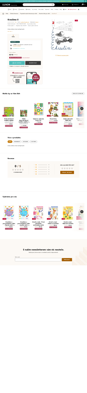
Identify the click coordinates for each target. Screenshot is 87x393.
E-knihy (15, 9)
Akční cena (79, 218)
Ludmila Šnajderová (25, 22)
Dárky (52, 9)
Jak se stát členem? (25, 57)
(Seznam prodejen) (17, 45)
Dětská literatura (14, 13)
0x (15, 22)
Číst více (9, 31)
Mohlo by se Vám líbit (78, 93)
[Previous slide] (47, 35)
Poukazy (29, 9)
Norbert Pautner (68, 122)
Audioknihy (22, 9)
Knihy (10, 9)
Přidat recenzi (67, 172)
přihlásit (67, 259)
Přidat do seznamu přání (62, 55)
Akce (66, 9)
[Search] (52, 4)
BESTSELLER (65, 115)
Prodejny (56, 9)
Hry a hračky (34, 9)
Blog (61, 9)
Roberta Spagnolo (83, 225)
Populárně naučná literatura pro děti (28, 13)
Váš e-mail (17, 257)
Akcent (36, 22)
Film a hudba (41, 9)
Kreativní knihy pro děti (44, 13)
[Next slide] (76, 35)
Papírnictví (47, 9)
